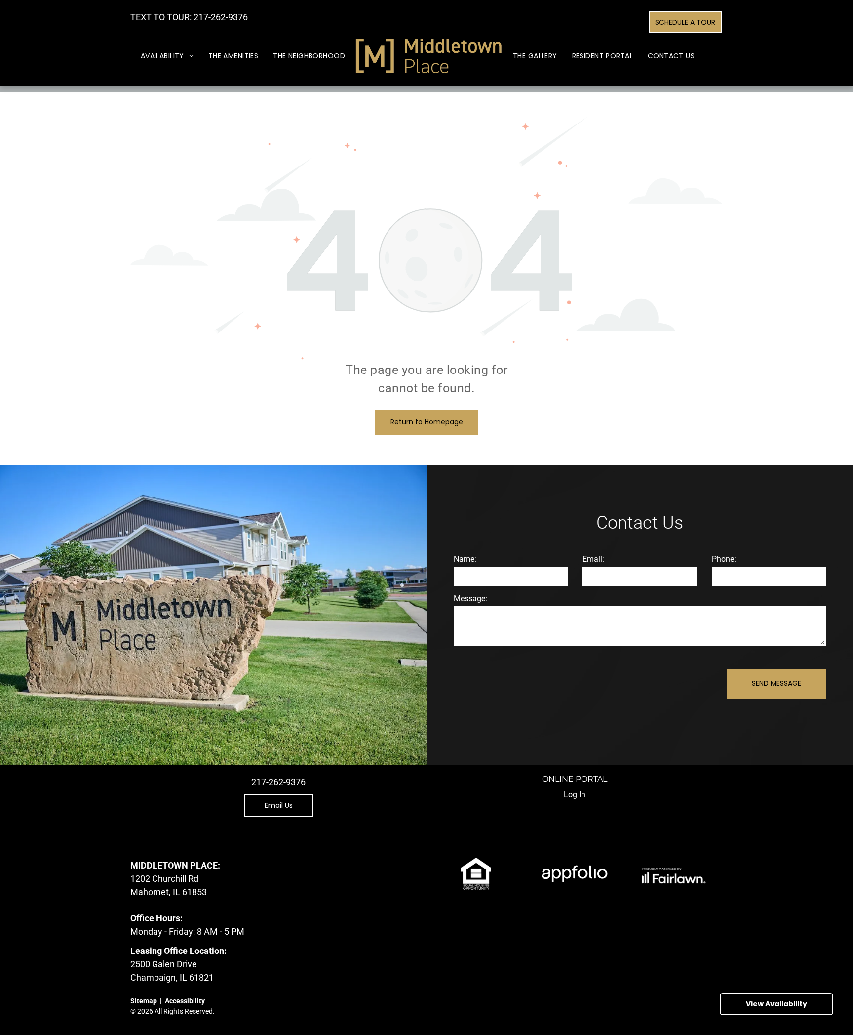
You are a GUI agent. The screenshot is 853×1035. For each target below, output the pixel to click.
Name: (465, 559)
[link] (278, 782)
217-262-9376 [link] (221, 17)
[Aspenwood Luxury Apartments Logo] (429, 56)
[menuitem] (167, 56)
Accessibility (185, 1001)
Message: (470, 598)
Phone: (724, 559)
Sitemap (143, 1001)
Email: (593, 559)
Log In (574, 794)
